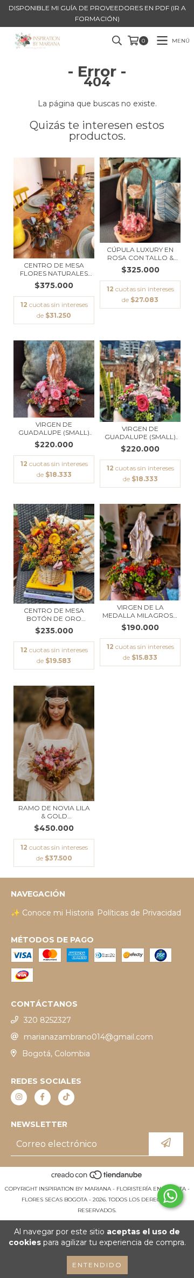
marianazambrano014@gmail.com (88, 1037)
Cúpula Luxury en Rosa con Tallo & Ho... (140, 253)
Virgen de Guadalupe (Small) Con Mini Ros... (53, 428)
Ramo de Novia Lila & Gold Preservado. (54, 812)
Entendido (97, 1265)
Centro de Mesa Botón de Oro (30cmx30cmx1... (54, 614)
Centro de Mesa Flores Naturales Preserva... (54, 269)
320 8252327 (47, 1020)
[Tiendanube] (97, 1177)
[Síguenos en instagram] (19, 1097)
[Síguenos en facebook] (42, 1097)
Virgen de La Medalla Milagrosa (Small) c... (140, 611)
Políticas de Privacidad (139, 913)
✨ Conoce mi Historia (52, 913)
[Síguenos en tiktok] (66, 1097)
